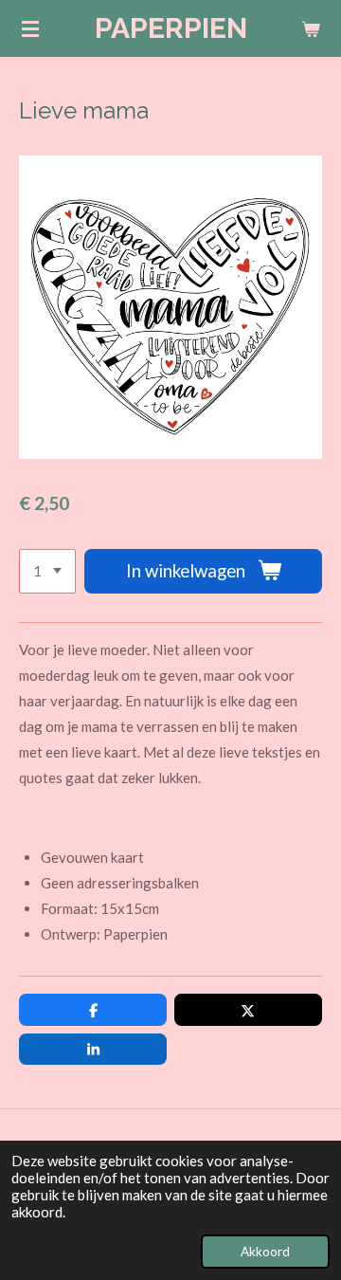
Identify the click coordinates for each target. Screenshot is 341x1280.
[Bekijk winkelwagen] (311, 28)
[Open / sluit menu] (30, 28)
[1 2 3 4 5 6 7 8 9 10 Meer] (47, 571)
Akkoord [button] (265, 1251)
